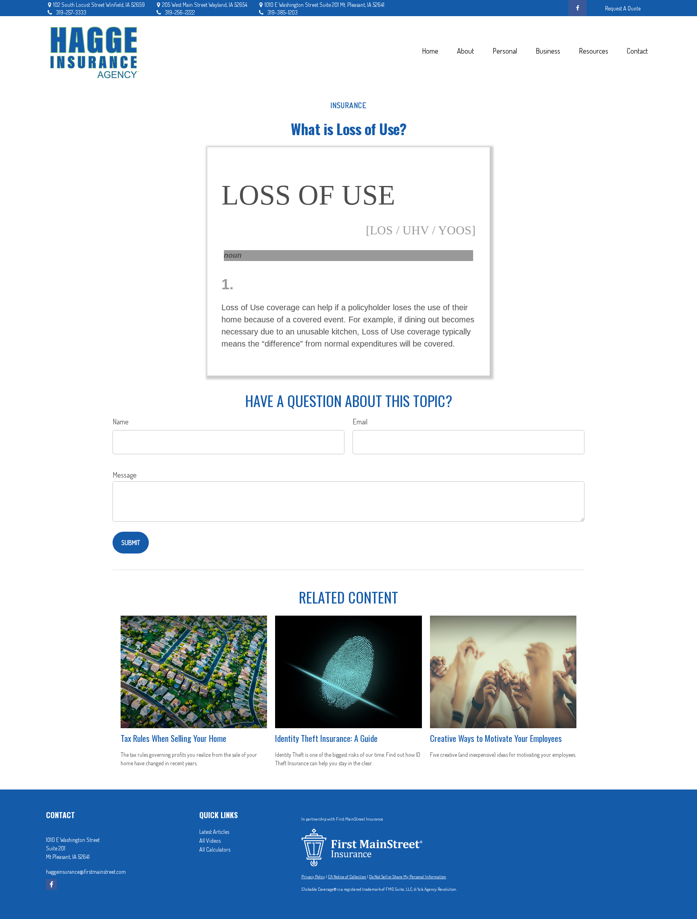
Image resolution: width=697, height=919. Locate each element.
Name (121, 421)
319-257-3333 (71, 12)
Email (360, 421)
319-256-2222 (180, 12)
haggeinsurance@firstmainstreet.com (86, 871)
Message (125, 474)
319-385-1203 (282, 12)
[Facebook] (577, 8)
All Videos (210, 840)
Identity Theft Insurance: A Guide (326, 738)
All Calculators (214, 849)
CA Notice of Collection (347, 876)
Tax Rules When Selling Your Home (173, 738)
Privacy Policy (313, 876)
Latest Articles (214, 831)
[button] (430, 50)
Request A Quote (623, 8)
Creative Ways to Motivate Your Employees (496, 738)
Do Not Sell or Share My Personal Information (407, 876)
